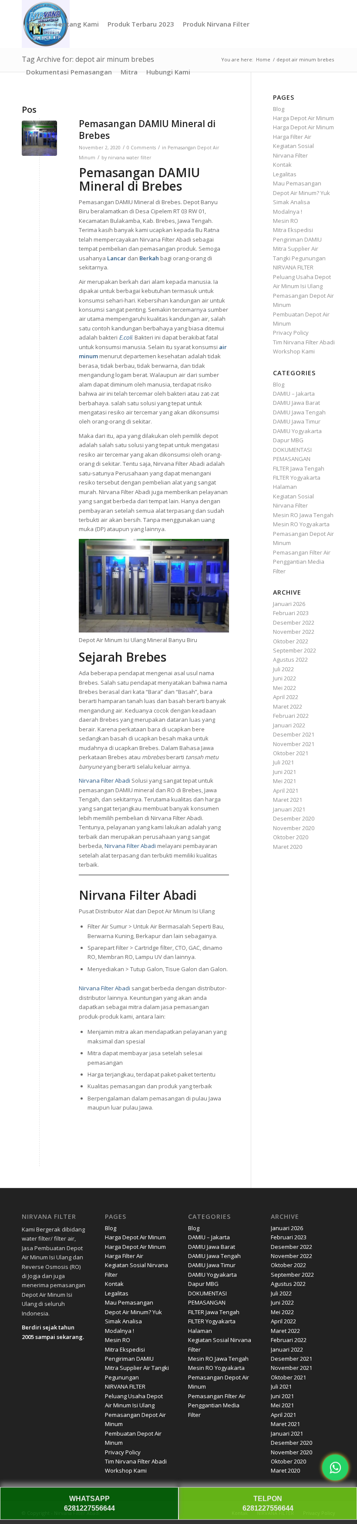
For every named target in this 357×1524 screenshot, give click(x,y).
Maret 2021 (287, 800)
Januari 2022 (289, 725)
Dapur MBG (288, 440)
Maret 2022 (287, 706)
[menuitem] (36, 24)
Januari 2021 (289, 809)
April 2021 (285, 790)
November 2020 (293, 828)
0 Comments (141, 148)
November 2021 (293, 744)
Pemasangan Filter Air (301, 552)
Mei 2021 (284, 781)
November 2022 (293, 632)
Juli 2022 (283, 669)
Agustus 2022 (290, 659)
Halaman (285, 487)
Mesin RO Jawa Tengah (303, 515)
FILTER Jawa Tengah (298, 468)
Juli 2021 (283, 762)
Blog (278, 109)
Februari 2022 (291, 716)
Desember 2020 (293, 818)
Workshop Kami (294, 351)
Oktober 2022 (290, 641)
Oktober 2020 (290, 837)
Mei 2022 (284, 688)
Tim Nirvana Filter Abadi (304, 342)
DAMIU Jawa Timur (296, 421)
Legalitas (284, 174)
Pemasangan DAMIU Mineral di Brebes (147, 129)
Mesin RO (285, 221)
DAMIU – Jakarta (294, 393)
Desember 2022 (293, 622)
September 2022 (294, 650)
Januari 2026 (289, 604)
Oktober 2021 (290, 753)
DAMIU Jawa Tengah (299, 412)
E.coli (125, 337)
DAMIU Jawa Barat (296, 403)
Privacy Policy (291, 332)
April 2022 (285, 697)
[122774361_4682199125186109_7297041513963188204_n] (39, 138)
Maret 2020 (287, 847)
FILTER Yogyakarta (296, 477)
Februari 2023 (291, 613)
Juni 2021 (284, 772)
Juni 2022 (284, 678)
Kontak (282, 164)
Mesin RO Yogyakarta (301, 524)
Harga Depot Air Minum (303, 118)
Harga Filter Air (292, 137)
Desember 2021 (293, 734)
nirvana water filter (130, 158)
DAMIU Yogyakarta (297, 431)
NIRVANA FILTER (293, 267)
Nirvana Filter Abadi (104, 780)
